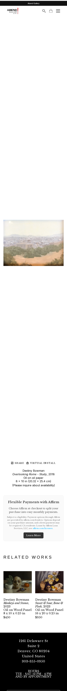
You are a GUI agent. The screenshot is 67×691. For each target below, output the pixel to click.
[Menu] (58, 11)
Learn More (33, 535)
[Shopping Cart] (51, 11)
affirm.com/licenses (43, 528)
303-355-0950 (33, 661)
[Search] (44, 11)
